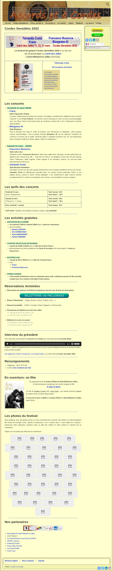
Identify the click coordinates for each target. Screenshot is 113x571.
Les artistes (61, 23)
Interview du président (51, 80)
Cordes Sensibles (20, 23)
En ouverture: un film (50, 84)
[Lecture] (7, 344)
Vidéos (70, 23)
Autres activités (36, 23)
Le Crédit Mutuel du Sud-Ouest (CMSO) (21, 538)
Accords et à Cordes (16, 567)
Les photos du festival (50, 86)
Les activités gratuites (50, 76)
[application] (43, 344)
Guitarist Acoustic (13, 543)
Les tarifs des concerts (51, 74)
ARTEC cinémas (13, 541)
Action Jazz (11, 551)
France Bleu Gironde (14, 546)
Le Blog (98, 23)
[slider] (77, 344)
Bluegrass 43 (16, 126)
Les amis (89, 23)
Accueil (8, 23)
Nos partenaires (49, 88)
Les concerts (48, 72)
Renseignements (49, 82)
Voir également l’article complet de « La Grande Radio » (25, 354)
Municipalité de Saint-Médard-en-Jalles (21, 533)
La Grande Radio (13, 548)
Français (92, 44)
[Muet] (72, 344)
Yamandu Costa (18, 164)
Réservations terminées (51, 78)
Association (49, 23)
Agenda (41, 561)
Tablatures (79, 23)
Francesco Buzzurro (20, 149)
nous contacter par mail (22, 368)
